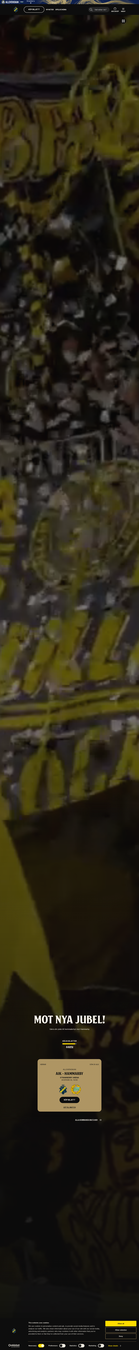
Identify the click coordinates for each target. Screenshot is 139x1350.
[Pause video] (123, 21)
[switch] (62, 1345)
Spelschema (60, 9)
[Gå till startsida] (16, 9)
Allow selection (121, 1330)
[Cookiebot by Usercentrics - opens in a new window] (14, 1345)
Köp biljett (34, 9)
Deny (121, 1336)
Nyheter (50, 9)
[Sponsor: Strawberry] (31, 3)
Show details (113, 1346)
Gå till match (69, 1107)
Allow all (121, 1323)
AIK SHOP (115, 11)
